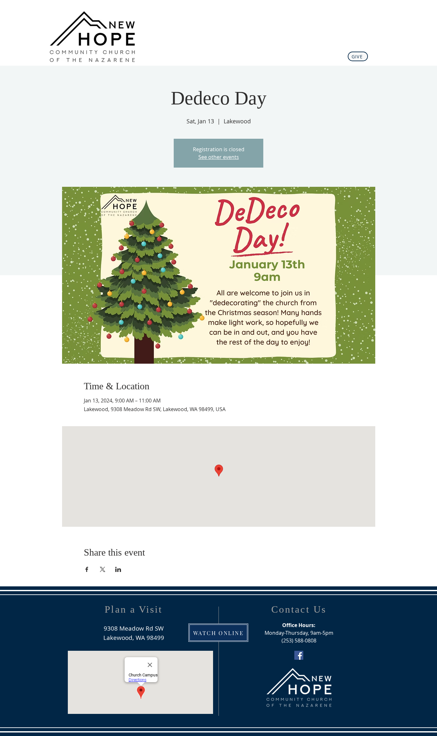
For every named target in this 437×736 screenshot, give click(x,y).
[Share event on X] (102, 569)
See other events (218, 157)
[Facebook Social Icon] (298, 655)
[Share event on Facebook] (87, 569)
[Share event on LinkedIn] (118, 569)
